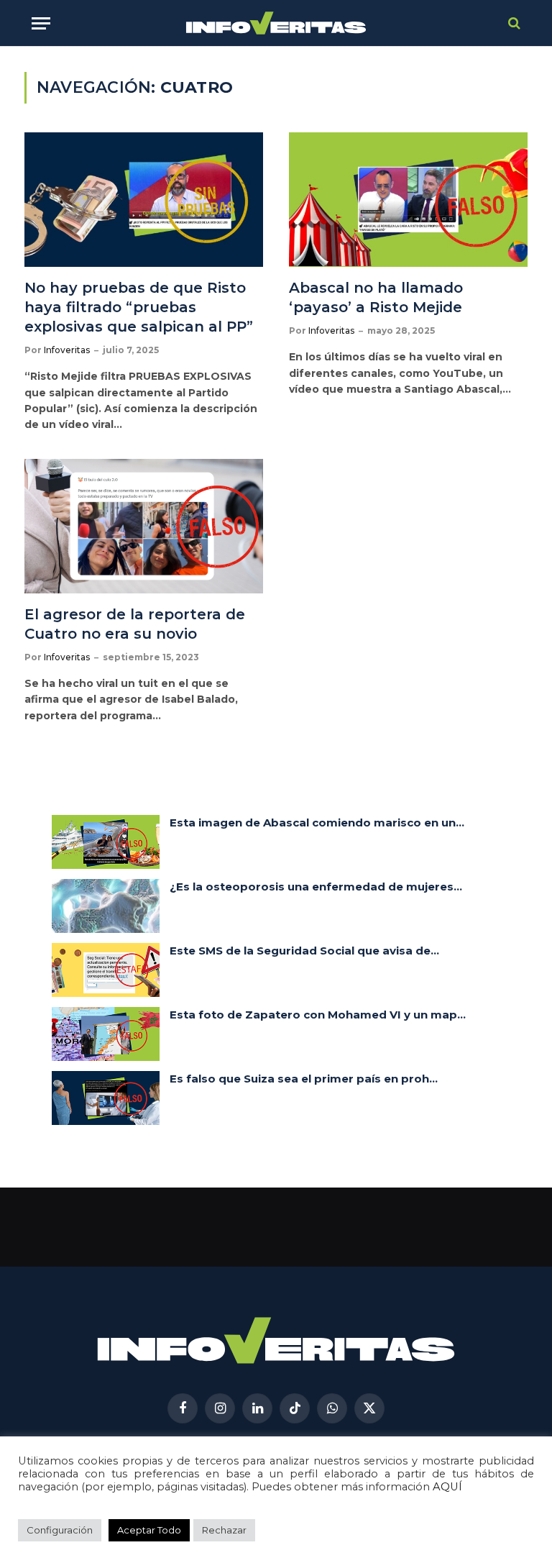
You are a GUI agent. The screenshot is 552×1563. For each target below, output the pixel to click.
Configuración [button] (60, 1530)
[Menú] (41, 23)
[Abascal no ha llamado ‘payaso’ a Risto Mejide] (408, 199)
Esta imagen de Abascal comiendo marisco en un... (317, 822)
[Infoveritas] (276, 23)
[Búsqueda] (512, 23)
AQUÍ (447, 1486)
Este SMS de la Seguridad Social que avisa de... (304, 950)
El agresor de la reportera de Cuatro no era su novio (134, 624)
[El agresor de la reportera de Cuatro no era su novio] (143, 526)
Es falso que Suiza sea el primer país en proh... (304, 1078)
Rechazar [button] (224, 1530)
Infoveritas (67, 350)
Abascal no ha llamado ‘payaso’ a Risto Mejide (376, 297)
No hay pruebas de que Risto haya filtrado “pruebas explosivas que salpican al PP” (138, 307)
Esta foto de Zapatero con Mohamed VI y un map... (318, 1014)
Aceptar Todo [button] (149, 1530)
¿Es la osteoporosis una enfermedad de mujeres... (316, 886)
